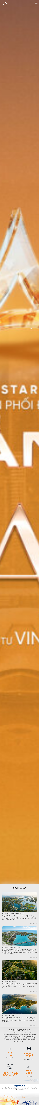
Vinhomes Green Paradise (11, 947)
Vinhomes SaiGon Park (9, 981)
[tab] (31, 328)
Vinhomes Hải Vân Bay (9, 1015)
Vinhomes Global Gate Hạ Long (13, 913)
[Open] (36, 3)
